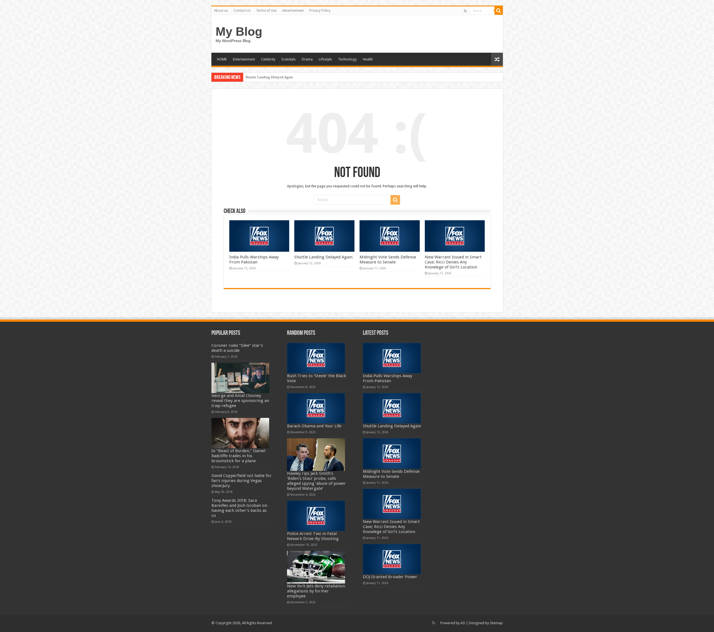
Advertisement (293, 11)
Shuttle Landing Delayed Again (269, 77)
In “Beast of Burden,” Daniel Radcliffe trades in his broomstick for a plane (238, 455)
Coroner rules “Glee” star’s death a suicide (237, 348)
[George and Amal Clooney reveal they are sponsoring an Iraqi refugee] (240, 378)
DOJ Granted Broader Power (390, 576)
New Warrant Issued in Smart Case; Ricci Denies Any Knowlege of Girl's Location (453, 262)
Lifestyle (325, 59)
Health (368, 59)
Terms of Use (266, 11)
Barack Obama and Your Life (314, 425)
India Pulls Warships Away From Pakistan (254, 260)
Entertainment (244, 59)
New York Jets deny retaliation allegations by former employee (316, 591)
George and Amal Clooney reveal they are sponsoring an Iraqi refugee (240, 400)
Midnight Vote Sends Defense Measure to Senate (388, 260)
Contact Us (241, 11)
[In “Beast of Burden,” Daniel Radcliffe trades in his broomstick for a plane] (240, 433)
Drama (307, 59)
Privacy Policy (320, 11)
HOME (222, 59)
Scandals (288, 59)
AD (462, 623)
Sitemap (496, 623)
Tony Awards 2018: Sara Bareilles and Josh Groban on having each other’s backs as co (239, 508)
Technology (347, 59)
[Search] (499, 10)
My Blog (239, 31)
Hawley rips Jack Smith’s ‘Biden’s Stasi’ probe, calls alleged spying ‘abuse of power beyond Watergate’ (316, 481)
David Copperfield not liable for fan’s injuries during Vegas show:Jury (241, 480)
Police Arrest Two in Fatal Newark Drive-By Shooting (313, 536)
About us (221, 11)
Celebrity (268, 59)
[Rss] (465, 11)
